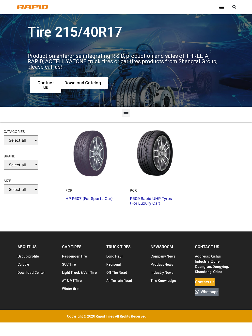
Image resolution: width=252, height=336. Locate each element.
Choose (13, 205)
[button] (222, 7)
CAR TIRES (71, 246)
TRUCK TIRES (118, 246)
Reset (12, 221)
